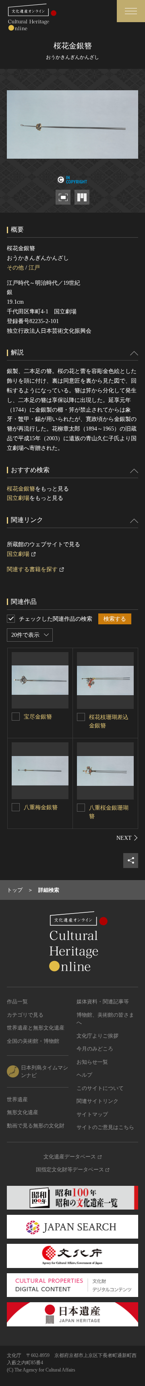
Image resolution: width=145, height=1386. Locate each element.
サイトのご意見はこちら (105, 1127)
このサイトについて (100, 1088)
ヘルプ (84, 1075)
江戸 (34, 268)
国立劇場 (18, 498)
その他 (15, 268)
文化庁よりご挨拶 (97, 1036)
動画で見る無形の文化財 (35, 1126)
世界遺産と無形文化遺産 (35, 1028)
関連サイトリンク (97, 1101)
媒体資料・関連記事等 (103, 1002)
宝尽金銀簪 (38, 717)
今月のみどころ (95, 1049)
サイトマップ (92, 1114)
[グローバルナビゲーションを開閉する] (131, 11)
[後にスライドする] (127, 838)
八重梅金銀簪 (41, 807)
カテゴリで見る (25, 1015)
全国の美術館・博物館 (33, 1041)
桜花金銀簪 (21, 489)
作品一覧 (17, 1002)
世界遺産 (17, 1099)
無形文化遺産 (22, 1112)
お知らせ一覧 (92, 1062)
